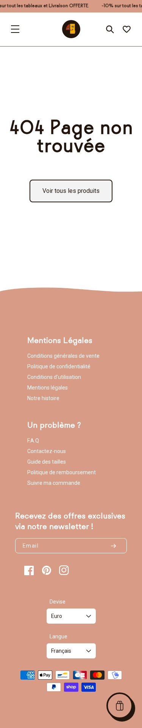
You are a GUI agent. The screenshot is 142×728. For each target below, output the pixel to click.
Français (61, 651)
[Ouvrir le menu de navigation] (15, 29)
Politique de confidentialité (59, 366)
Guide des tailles (46, 462)
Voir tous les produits (71, 190)
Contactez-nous (46, 451)
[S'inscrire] (116, 545)
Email (31, 546)
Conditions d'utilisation (54, 377)
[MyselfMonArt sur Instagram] (64, 570)
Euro (56, 616)
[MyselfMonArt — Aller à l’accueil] (71, 29)
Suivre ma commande (53, 483)
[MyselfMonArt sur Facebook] (29, 570)
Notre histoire (43, 398)
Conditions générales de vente (63, 356)
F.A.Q (33, 441)
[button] (119, 705)
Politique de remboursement (61, 472)
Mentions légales (47, 388)
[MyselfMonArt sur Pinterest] (46, 570)
